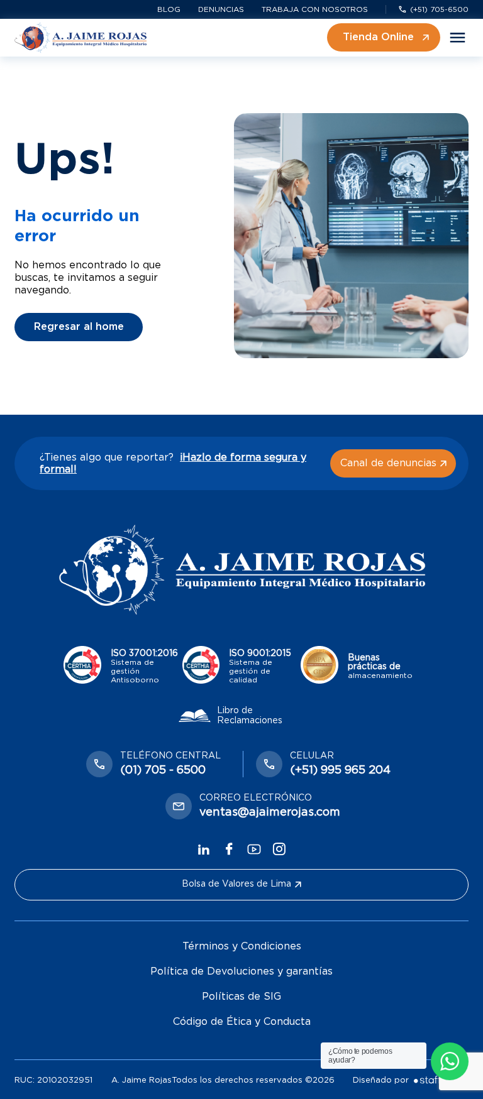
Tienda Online (378, 37)
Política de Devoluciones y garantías (241, 971)
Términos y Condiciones (241, 946)
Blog (168, 9)
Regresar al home (79, 327)
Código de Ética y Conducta (242, 1022)
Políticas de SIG (241, 997)
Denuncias (221, 9)
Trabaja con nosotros (315, 9)
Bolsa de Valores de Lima (236, 884)
